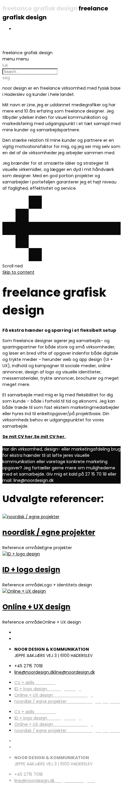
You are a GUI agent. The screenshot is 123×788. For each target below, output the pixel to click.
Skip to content (18, 272)
